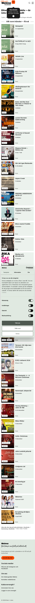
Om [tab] (29, 272)
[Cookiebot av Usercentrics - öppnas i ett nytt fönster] (26, 268)
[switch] (30, 305)
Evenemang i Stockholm (7, 528)
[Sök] (29, 3)
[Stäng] (13, 16)
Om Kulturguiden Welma (9, 577)
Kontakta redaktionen (8, 579)
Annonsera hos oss (7, 588)
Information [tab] (17, 272)
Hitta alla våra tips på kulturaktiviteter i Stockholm (15, 527)
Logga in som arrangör (8, 590)
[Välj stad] (13, 2)
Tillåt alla (17, 323)
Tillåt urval (18, 328)
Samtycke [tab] (6, 272)
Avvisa (17, 333)
